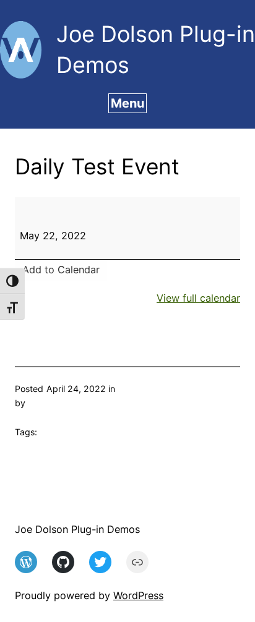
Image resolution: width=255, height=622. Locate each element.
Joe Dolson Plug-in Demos (77, 529)
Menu (127, 103)
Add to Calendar (61, 269)
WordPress (138, 595)
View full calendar (198, 298)
